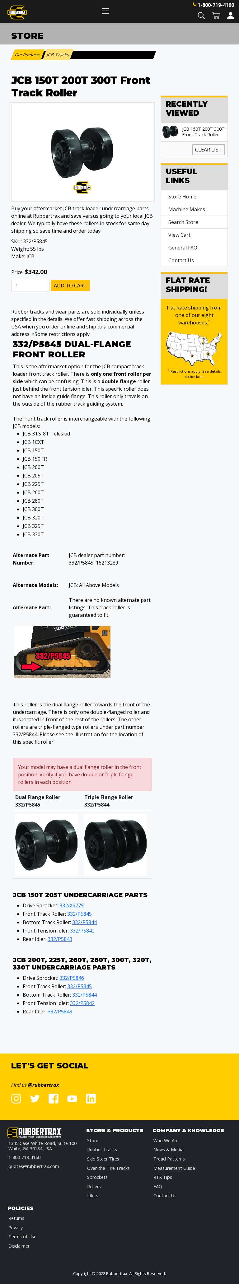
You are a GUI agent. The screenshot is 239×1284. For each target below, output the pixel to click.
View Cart (179, 234)
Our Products (27, 55)
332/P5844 (84, 922)
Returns (16, 1218)
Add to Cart (70, 285)
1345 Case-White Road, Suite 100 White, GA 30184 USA (42, 1146)
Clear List (208, 149)
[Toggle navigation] (105, 10)
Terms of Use (22, 1237)
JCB (30, 256)
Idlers (92, 1195)
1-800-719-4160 (216, 5)
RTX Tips (162, 1177)
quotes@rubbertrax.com (33, 1166)
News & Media (168, 1149)
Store (92, 1140)
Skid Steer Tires (103, 1159)
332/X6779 (71, 905)
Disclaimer (19, 1246)
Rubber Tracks (102, 1149)
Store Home (182, 196)
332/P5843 (60, 939)
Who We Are (166, 1140)
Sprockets (97, 1177)
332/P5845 (79, 913)
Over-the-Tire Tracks (108, 1168)
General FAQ (182, 247)
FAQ (157, 1186)
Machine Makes (186, 209)
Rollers (94, 1186)
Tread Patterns (169, 1159)
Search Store (183, 222)
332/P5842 (82, 930)
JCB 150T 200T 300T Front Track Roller (203, 131)
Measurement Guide (174, 1168)
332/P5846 (71, 978)
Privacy (15, 1227)
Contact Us (181, 260)
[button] (201, 15)
